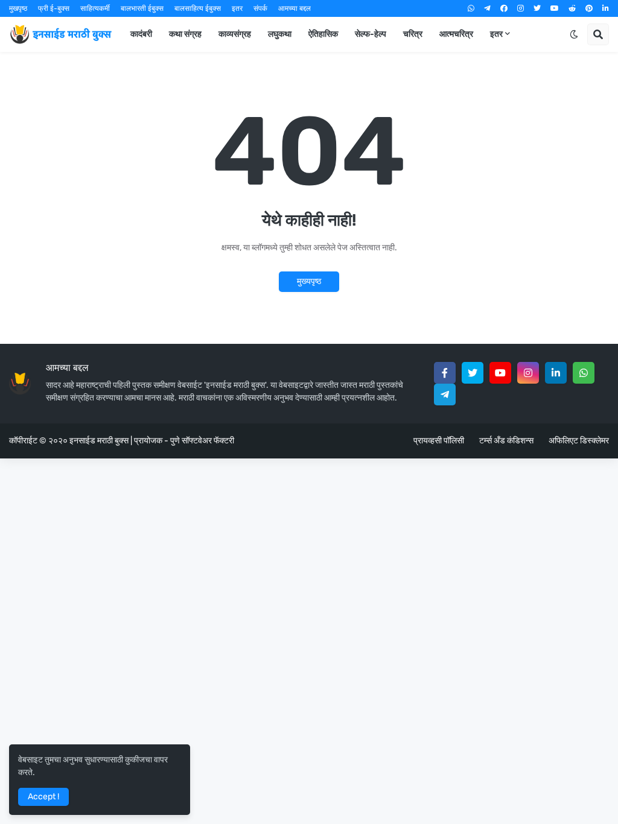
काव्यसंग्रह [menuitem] (234, 34)
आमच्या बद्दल (294, 8)
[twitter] (537, 8)
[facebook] (504, 8)
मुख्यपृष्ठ (309, 281)
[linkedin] (605, 8)
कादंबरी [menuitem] (141, 34)
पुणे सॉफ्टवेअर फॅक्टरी (202, 441)
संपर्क (260, 8)
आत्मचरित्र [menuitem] (456, 34)
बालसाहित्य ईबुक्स (197, 8)
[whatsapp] (471, 8)
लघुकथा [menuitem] (279, 34)
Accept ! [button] (43, 796)
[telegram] (487, 8)
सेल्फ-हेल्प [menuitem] (370, 34)
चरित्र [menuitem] (412, 34)
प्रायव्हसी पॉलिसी (438, 441)
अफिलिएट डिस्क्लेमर (579, 441)
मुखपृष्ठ (18, 8)
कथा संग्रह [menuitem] (185, 34)
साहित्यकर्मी (95, 8)
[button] (574, 34)
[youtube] (554, 8)
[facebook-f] (445, 373)
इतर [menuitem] (496, 34)
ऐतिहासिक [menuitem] (323, 34)
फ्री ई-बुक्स (53, 8)
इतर (237, 8)
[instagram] (520, 8)
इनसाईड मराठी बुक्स (99, 441)
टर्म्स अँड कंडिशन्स (506, 441)
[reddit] (572, 8)
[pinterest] (589, 8)
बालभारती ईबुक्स (142, 8)
